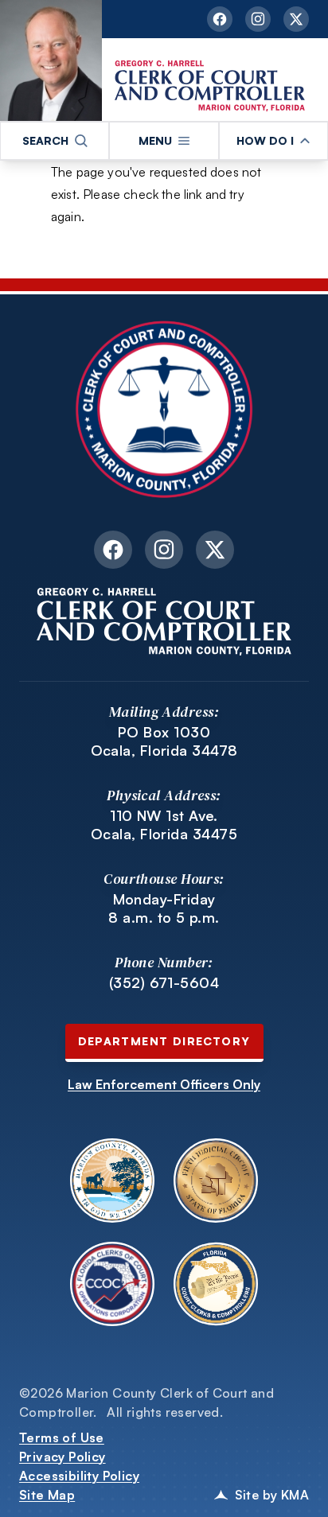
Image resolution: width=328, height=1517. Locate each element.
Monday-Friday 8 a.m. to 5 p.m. (163, 908)
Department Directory (164, 1041)
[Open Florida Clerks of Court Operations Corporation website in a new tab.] (112, 1284)
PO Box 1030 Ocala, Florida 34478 (164, 741)
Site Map (47, 1495)
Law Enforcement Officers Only (164, 1084)
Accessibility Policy (79, 1476)
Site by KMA (272, 1495)
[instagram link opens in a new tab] (258, 19)
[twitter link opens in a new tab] (296, 19)
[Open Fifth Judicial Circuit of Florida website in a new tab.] (216, 1180)
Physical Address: (164, 795)
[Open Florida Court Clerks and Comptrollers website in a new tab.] (216, 1284)
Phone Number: (164, 962)
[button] (54, 141)
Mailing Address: (164, 712)
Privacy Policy (62, 1456)
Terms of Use (61, 1437)
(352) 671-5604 (164, 982)
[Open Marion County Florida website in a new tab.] (112, 1180)
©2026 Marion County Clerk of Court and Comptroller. (146, 1402)
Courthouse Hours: (164, 879)
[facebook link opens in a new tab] (219, 19)
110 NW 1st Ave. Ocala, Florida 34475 (164, 824)
